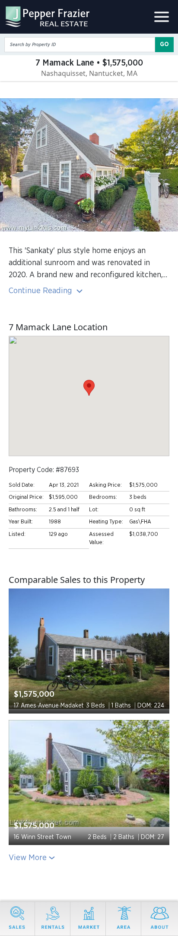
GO (164, 44)
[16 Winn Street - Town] (89, 773)
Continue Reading (41, 291)
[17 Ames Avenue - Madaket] (89, 649)
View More (28, 858)
